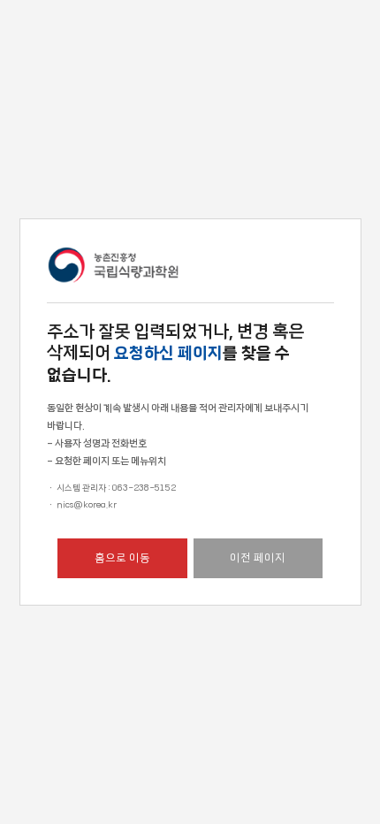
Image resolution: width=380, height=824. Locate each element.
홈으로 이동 (122, 558)
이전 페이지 (257, 558)
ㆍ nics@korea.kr (82, 504)
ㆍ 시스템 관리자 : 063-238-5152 (111, 488)
